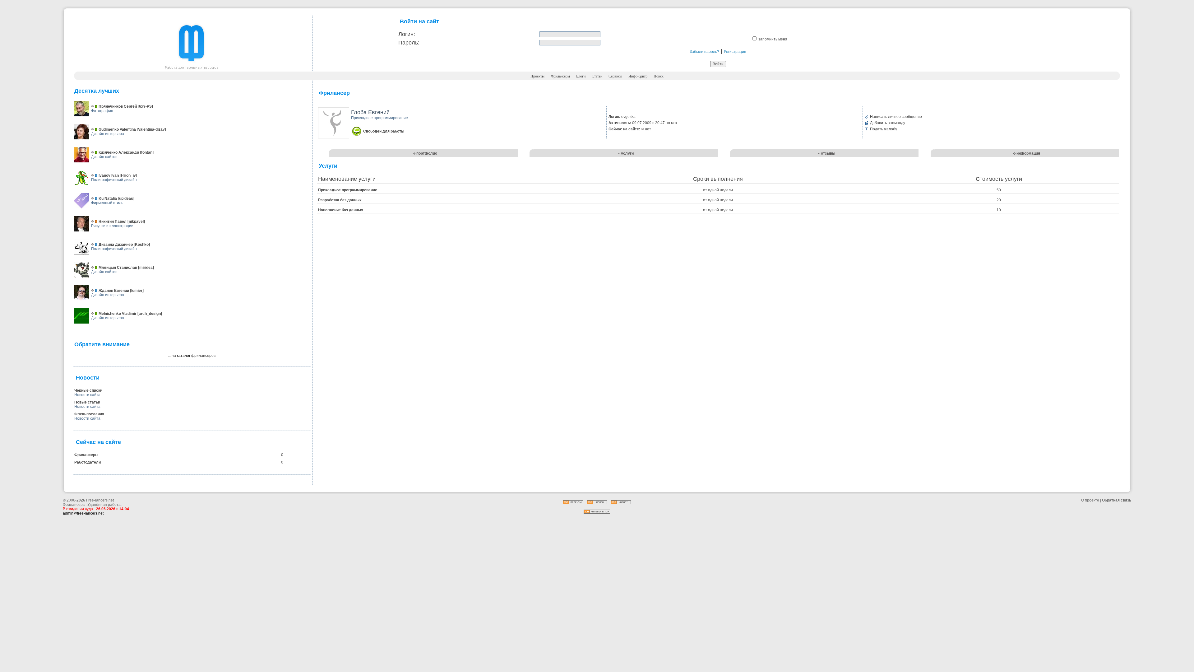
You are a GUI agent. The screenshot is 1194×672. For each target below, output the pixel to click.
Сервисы (615, 76)
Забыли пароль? (704, 51)
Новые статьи (87, 402)
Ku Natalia (108, 198)
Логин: (406, 34)
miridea (146, 267)
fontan (146, 152)
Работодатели (87, 462)
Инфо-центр (637, 76)
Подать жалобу (883, 129)
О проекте (1090, 500)
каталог (183, 355)
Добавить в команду (887, 123)
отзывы (828, 153)
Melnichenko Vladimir (118, 313)
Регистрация (735, 51)
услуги (627, 153)
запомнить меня (772, 39)
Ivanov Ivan (109, 175)
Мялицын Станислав (118, 267)
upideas (126, 198)
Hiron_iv (128, 175)
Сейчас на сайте (98, 442)
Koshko (142, 244)
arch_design (150, 313)
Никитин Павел (113, 221)
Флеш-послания (89, 414)
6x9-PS (145, 106)
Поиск (659, 76)
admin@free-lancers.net (83, 513)
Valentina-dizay (151, 129)
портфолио (426, 153)
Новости (88, 378)
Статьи (597, 76)
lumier (136, 290)
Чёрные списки (88, 390)
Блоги (580, 76)
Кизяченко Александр (119, 152)
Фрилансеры (560, 76)
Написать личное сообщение (896, 116)
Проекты (537, 76)
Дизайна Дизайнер (116, 244)
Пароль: (408, 43)
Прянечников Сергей (118, 106)
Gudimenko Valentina (117, 129)
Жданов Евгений (114, 290)
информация (1028, 153)
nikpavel (136, 221)
